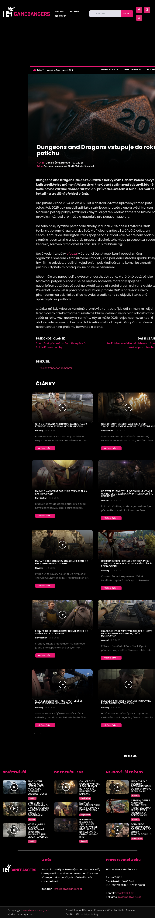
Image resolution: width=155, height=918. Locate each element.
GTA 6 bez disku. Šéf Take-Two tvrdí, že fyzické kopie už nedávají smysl (58, 702)
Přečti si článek (45, 448)
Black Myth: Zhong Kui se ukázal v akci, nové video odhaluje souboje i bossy (37, 787)
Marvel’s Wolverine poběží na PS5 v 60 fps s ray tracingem (61, 492)
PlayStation (107, 431)
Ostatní (105, 501)
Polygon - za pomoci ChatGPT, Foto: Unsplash (69, 165)
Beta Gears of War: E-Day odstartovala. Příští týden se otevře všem (126, 702)
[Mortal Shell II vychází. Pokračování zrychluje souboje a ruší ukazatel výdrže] (14, 830)
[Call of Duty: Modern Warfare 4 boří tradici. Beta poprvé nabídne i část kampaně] (66, 787)
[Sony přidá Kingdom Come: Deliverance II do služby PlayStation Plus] (62, 615)
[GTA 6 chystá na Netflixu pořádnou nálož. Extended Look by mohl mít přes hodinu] (62, 408)
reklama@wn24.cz (129, 897)
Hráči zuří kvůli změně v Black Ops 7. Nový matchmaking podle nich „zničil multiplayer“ (126, 633)
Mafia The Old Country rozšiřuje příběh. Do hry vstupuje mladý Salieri (61, 562)
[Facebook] (139, 10)
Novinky (39, 431)
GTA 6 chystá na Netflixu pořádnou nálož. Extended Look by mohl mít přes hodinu (61, 425)
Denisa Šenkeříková (58, 162)
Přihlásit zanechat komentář (55, 368)
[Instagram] (147, 10)
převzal (72, 253)
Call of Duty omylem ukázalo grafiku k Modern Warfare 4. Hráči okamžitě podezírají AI (38, 809)
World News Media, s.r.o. (36, 910)
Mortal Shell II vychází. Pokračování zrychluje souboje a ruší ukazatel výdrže (38, 830)
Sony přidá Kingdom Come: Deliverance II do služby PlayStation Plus (61, 632)
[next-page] (40, 733)
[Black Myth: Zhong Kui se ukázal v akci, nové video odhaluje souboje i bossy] (14, 787)
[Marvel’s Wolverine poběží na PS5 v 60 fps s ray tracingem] (62, 475)
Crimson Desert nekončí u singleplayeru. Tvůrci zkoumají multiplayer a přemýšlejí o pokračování (127, 563)
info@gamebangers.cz (68, 889)
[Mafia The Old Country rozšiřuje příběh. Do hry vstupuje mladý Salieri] (62, 545)
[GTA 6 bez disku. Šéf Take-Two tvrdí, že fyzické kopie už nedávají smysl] (62, 684)
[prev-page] (34, 733)
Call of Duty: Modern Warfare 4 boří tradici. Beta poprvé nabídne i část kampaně (128, 425)
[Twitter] (139, 18)
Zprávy (32, 820)
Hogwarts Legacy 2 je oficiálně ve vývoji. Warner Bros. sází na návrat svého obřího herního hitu (127, 494)
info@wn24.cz (125, 893)
